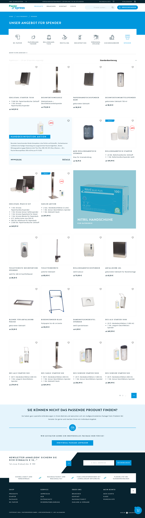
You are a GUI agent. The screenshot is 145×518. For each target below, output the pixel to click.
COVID (73, 6)
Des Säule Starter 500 (52, 373)
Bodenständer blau (51, 319)
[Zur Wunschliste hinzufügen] (36, 67)
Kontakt (63, 6)
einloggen (127, 1)
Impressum (45, 494)
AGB (42, 497)
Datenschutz (46, 499)
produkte (13, 494)
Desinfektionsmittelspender (120, 98)
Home (11, 16)
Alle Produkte (22, 16)
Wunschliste (109, 499)
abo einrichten (16, 1)
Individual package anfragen (72, 443)
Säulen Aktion (48, 204)
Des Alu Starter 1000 (116, 319)
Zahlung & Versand (81, 502)
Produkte (38, 6)
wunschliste (105, 1)
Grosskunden (129, 7)
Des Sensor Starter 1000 (86, 373)
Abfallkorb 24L (113, 268)
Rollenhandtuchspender (86, 268)
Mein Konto (108, 494)
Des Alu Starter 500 (19, 373)
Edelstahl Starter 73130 (21, 98)
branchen (51, 6)
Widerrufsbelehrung (50, 502)
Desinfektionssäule (51, 98)
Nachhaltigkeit (79, 499)
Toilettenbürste (49, 268)
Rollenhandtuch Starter (118, 151)
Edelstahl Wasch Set (20, 204)
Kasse (105, 497)
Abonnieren (123, 463)
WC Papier (13, 502)
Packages (13, 499)
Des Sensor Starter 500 (117, 373)
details (66, 160)
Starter (12, 497)
